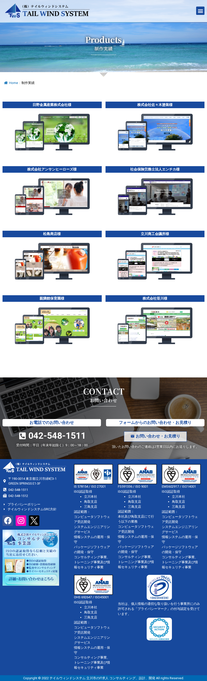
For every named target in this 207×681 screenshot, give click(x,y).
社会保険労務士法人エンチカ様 (155, 169)
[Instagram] (21, 520)
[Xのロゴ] (34, 520)
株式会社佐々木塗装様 (155, 105)
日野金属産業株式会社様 (52, 105)
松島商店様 (52, 234)
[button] (200, 11)
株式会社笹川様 (155, 298)
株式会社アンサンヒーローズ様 (52, 169)
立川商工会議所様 (155, 234)
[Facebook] (8, 520)
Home (13, 83)
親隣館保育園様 (52, 298)
